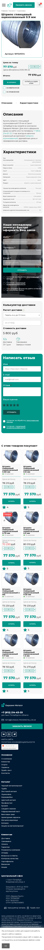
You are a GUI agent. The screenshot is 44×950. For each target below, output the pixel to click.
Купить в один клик (31, 82)
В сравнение (13, 92)
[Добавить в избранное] (4, 452)
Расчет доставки (13, 310)
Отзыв (7, 385)
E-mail (6, 375)
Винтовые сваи (8, 814)
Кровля (4, 806)
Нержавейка (7, 797)
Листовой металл (9, 791)
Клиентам (5, 762)
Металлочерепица (9, 820)
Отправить (22, 270)
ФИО (6, 237)
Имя (6, 364)
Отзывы (4, 853)
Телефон (9, 248)
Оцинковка (6, 794)
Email (7, 258)
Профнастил (6, 803)
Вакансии (5, 864)
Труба (4, 789)
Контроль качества (9, 859)
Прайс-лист (6, 770)
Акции (4, 867)
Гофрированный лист (10, 812)
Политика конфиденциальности (18, 742)
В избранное (13, 88)
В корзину (11, 82)
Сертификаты (7, 861)
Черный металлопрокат (11, 786)
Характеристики (29, 103)
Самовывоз (6, 841)
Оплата (4, 844)
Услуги (4, 765)
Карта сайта (7, 739)
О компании (6, 759)
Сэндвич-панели (8, 809)
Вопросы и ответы (9, 856)
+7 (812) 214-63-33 (12, 712)
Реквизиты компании (10, 850)
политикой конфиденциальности (15, 283)
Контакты (5, 773)
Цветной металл (8, 800)
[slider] (10, 405)
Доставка (5, 838)
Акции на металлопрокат (12, 826)
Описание (6, 103)
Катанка (4, 823)
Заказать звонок (24, 5)
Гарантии (5, 847)
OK (5, 946)
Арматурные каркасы (10, 817)
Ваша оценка (10, 399)
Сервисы (5, 767)
